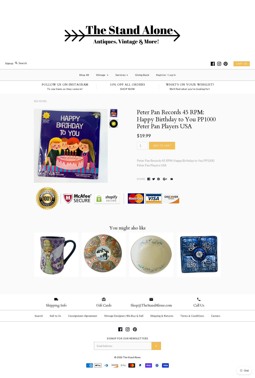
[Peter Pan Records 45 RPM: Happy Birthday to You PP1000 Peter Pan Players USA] (71, 111)
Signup (9, 63)
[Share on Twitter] (153, 179)
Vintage (102, 75)
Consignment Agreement (82, 315)
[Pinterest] (226, 64)
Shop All (84, 75)
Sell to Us (55, 315)
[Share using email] (171, 179)
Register (161, 75)
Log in (172, 75)
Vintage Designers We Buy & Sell (123, 315)
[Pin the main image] (158, 179)
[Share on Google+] (165, 179)
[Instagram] (219, 64)
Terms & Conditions (192, 315)
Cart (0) (241, 63)
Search (39, 315)
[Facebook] (213, 64)
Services (122, 75)
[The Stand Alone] (127, 6)
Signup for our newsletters (127, 338)
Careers (215, 315)
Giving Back (142, 75)
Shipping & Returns (161, 315)
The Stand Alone (131, 357)
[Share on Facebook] (148, 179)
